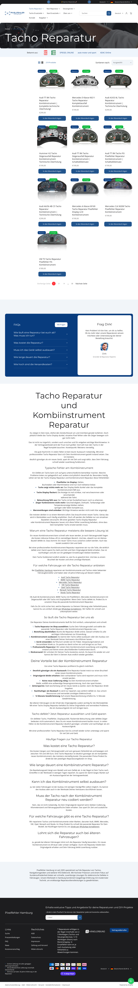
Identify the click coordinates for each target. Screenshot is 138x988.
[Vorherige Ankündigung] (48, 1)
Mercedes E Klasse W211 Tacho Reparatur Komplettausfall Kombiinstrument (83, 101)
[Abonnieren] (79, 917)
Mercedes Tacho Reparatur (70, 582)
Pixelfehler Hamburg (44, 570)
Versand (41, 985)
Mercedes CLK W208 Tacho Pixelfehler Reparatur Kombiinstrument (117, 209)
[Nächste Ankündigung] (89, 1)
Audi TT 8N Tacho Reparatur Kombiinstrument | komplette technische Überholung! (49, 103)
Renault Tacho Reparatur (70, 590)
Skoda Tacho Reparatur (70, 592)
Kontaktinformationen (53, 985)
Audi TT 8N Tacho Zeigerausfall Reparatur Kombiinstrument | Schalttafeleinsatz (83, 157)
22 (72, 283)
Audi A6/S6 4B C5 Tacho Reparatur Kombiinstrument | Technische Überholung (50, 210)
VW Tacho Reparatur (70, 585)
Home (7, 29)
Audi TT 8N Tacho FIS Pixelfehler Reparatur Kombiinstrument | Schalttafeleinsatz (115, 157)
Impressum (66, 985)
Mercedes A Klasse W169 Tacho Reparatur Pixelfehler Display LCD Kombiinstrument (85, 210)
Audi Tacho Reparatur (70, 577)
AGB (23, 985)
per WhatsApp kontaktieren (69, 609)
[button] (36, 8)
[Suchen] (109, 13)
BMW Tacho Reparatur (70, 580)
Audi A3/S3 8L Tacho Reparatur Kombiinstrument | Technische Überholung (116, 101)
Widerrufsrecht (31, 985)
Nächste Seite (81, 284)
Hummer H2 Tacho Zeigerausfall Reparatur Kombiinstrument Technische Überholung (50, 157)
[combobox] (95, 13)
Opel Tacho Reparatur (70, 587)
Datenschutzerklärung (12, 985)
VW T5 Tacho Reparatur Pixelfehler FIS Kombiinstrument (50, 262)
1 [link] (53, 283)
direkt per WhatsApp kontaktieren (85, 826)
